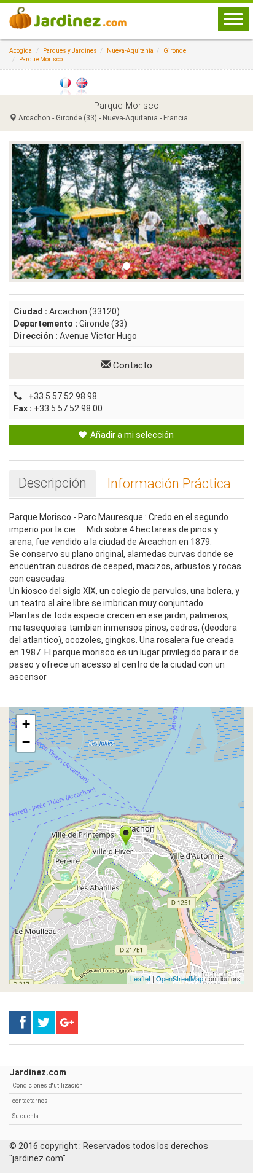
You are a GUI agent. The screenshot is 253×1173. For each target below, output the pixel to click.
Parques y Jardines (70, 50)
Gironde (174, 50)
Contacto (131, 365)
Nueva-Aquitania (130, 50)
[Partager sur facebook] (20, 1022)
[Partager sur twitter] (44, 1022)
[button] (29, 211)
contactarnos (30, 1100)
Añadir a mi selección (131, 435)
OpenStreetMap (179, 978)
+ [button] (26, 723)
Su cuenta (25, 1116)
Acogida (20, 50)
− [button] (26, 742)
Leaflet (140, 978)
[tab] (52, 483)
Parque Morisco (41, 59)
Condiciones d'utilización (47, 1085)
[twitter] (67, 1022)
